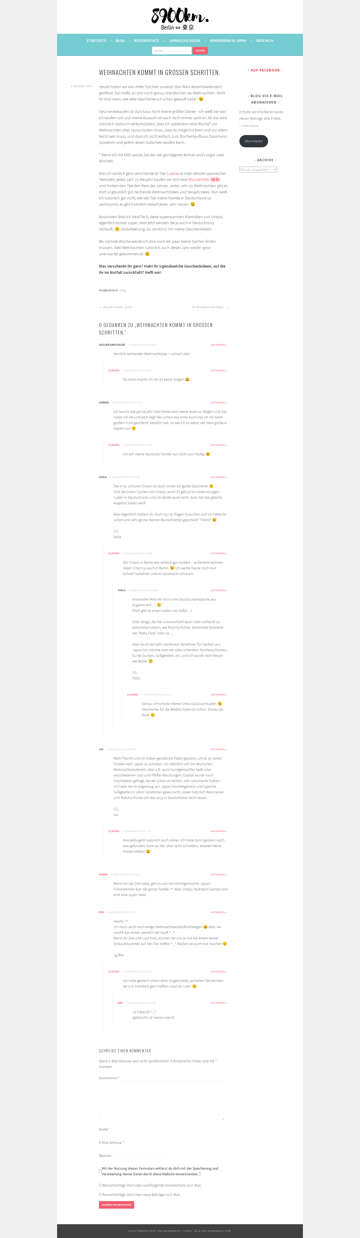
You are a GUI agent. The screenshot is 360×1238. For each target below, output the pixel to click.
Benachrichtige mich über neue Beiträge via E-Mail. (141, 1194)
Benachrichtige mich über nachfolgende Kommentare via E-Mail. (151, 1185)
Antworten (218, 344)
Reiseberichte (146, 40)
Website (105, 1155)
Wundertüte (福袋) (205, 179)
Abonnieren (254, 141)
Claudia (113, 370)
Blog (120, 40)
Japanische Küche (184, 40)
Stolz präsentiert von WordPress (154, 1231)
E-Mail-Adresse (111, 1142)
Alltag (122, 290)
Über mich (264, 40)
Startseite (96, 40)
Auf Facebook (265, 70)
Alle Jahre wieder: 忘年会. (117, 307)
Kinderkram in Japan (228, 40)
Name (104, 1129)
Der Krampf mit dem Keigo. (208, 307)
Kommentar (109, 1077)
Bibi (101, 912)
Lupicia (173, 173)
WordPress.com (219, 1231)
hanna (103, 874)
